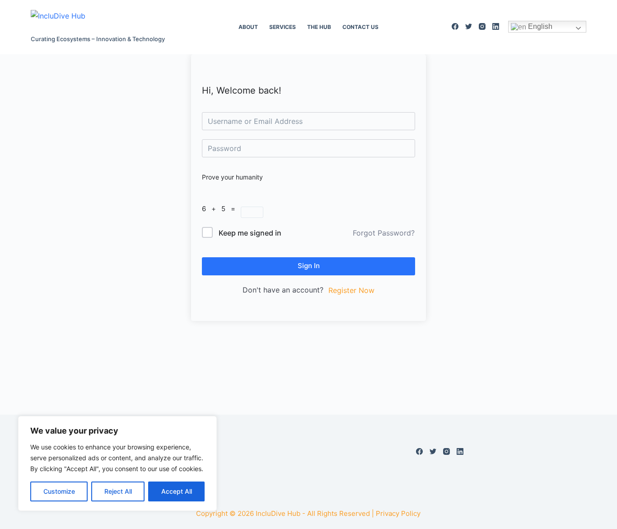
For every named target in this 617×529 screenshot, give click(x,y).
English (539, 26)
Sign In (309, 265)
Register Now (351, 290)
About (248, 27)
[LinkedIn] (495, 26)
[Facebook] (455, 26)
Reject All (118, 491)
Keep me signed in (250, 232)
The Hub (319, 27)
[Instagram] (482, 26)
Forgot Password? (384, 232)
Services (282, 27)
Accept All (176, 491)
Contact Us (360, 27)
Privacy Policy (398, 513)
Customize (59, 491)
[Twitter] (468, 26)
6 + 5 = (221, 208)
